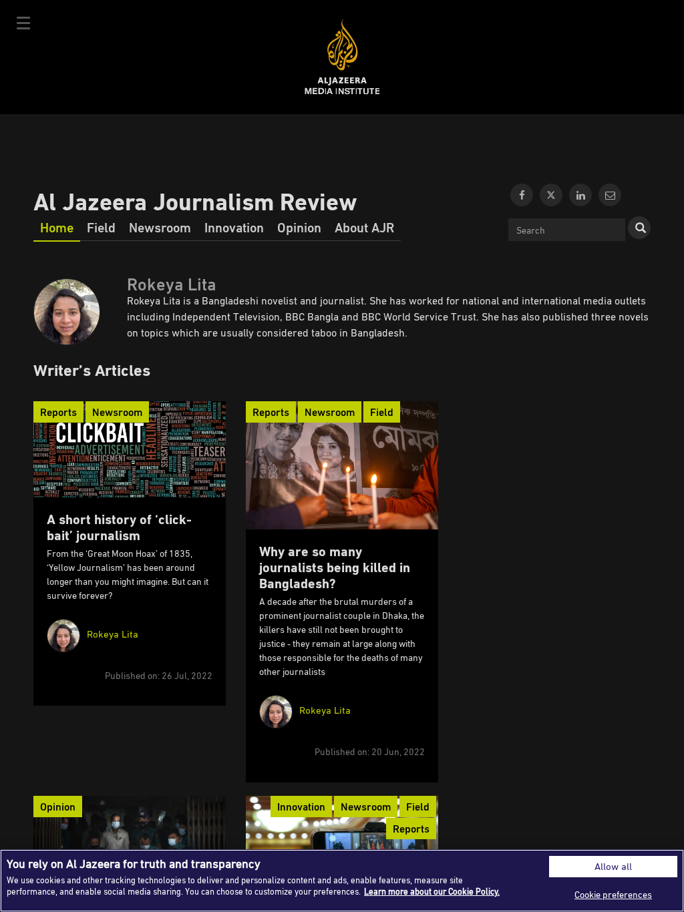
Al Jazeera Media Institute (342, 57)
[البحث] (639, 227)
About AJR (364, 227)
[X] (551, 195)
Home (56, 227)
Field (101, 227)
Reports (58, 412)
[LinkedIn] (580, 195)
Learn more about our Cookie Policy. (432, 891)
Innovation (234, 227)
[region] (342, 880)
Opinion (299, 227)
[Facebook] (521, 195)
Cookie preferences (613, 894)
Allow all (613, 866)
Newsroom (160, 227)
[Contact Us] (609, 195)
